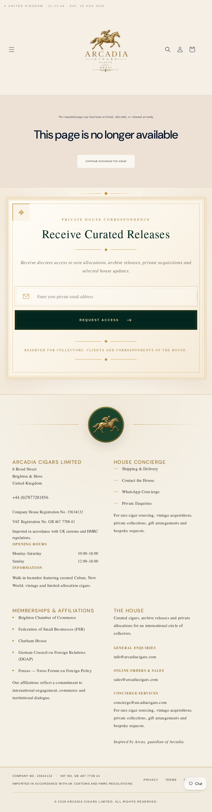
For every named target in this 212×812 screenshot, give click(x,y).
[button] (12, 49)
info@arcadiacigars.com (135, 656)
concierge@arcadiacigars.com (140, 702)
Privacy (151, 779)
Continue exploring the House (106, 161)
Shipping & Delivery (140, 468)
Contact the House (138, 480)
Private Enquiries (137, 503)
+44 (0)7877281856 (30, 497)
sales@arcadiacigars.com (136, 679)
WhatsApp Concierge (141, 491)
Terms (171, 779)
